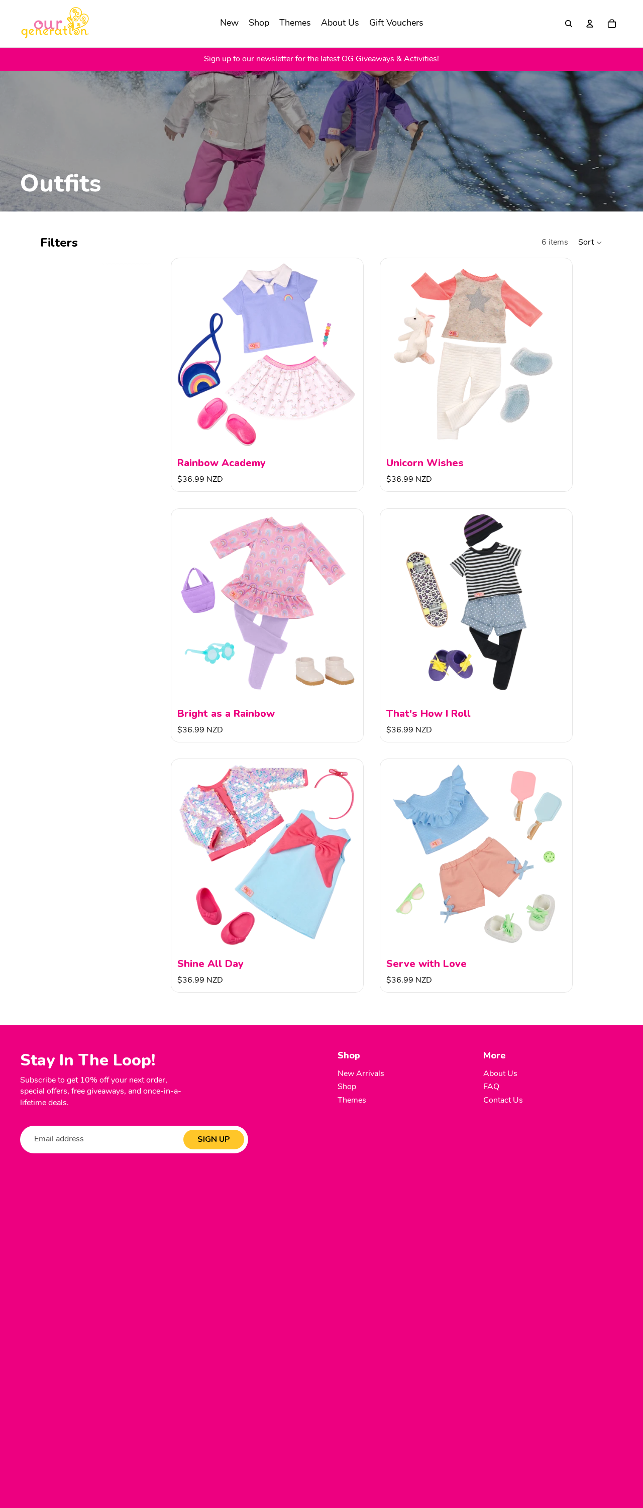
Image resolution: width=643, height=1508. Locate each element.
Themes (352, 1101)
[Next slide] (348, 354)
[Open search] (569, 24)
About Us (500, 1074)
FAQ (491, 1087)
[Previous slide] (186, 354)
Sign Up (213, 1139)
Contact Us (503, 1101)
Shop (347, 1087)
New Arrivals (361, 1074)
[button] (590, 243)
